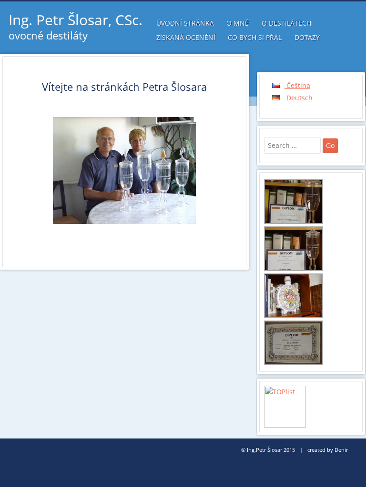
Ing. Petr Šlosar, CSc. (75, 19)
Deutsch (299, 97)
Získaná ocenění (185, 37)
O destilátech (286, 23)
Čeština (297, 85)
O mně (237, 23)
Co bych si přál (255, 37)
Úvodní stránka (185, 23)
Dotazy (307, 37)
